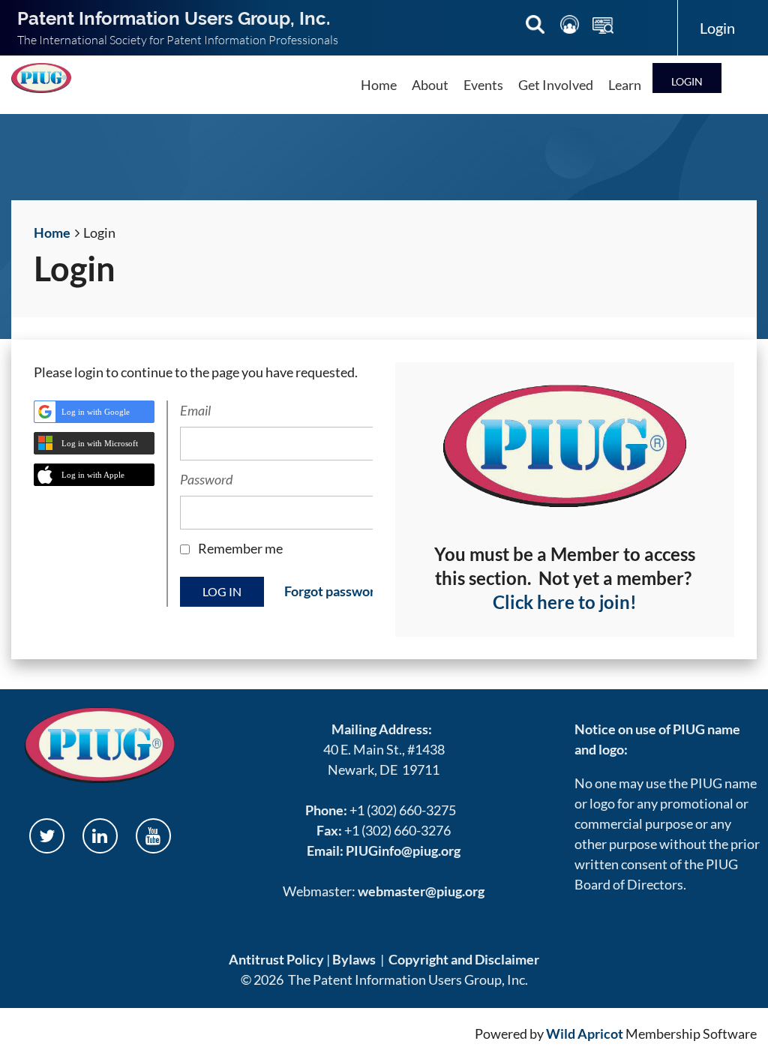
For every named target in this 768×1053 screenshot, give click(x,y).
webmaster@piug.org (421, 891)
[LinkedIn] (100, 836)
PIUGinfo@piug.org (403, 850)
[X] (46, 836)
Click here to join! (565, 602)
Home (52, 232)
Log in (687, 77)
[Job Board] (603, 27)
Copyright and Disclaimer (463, 959)
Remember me (240, 548)
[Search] (536, 27)
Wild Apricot (584, 1033)
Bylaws (354, 959)
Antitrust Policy (276, 959)
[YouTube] (153, 836)
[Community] (570, 27)
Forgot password (333, 591)
